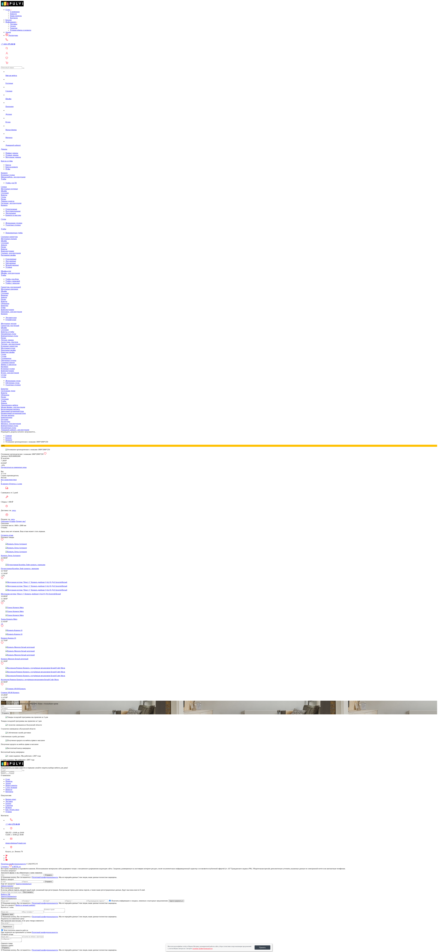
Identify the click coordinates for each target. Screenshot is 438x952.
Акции (8, 32)
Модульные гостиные (9, 189)
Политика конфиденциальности (13, 864)
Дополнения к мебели (9, 405)
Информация (10, 22)
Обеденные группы (8, 360)
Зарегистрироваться (23, 884)
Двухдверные (10, 261)
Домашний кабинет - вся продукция (15, 430)
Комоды (4, 195)
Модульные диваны (13, 157)
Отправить (5, 713)
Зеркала (4, 245)
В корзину (5, 484)
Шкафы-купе (6, 271)
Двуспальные (10, 213)
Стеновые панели (8, 362)
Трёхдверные (10, 263)
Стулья (3, 356)
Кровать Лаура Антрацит (11, 556)
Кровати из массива (13, 215)
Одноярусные (10, 320)
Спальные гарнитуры (9, 237)
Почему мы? (21, 521)
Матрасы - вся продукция (11, 424)
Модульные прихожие (9, 289)
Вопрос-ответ (10, 799)
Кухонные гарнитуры (9, 346)
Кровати (4, 173)
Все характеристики (9, 480)
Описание (5, 521)
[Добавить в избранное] (45, 454)
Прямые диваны (11, 153)
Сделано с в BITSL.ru (11, 867)
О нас (7, 10)
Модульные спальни (9, 239)
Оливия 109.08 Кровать (10, 693)
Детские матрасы (7, 415)
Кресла (8, 165)
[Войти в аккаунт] (219, 53)
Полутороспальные (13, 211)
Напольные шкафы (8, 350)
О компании (15, 12)
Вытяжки (4, 367)
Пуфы (7, 169)
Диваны (4, 149)
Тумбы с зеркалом (12, 283)
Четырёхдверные (12, 265)
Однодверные (10, 259)
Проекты (8, 781)
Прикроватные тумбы (14, 233)
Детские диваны (7, 340)
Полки (3, 199)
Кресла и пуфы (7, 161)
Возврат (8, 808)
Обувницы (5, 303)
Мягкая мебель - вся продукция (13, 177)
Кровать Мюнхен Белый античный (14, 659)
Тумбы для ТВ (11, 183)
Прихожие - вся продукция (11, 312)
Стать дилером (11, 787)
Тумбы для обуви (12, 279)
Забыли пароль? (7, 886)
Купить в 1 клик (15, 484)
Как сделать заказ (12, 810)
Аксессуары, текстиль (9, 342)
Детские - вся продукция (10, 344)
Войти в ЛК (5, 894)
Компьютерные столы (9, 336)
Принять (262, 947)
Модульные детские (8, 323)
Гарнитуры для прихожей (11, 287)
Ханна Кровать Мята (9, 619)
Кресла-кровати (11, 167)
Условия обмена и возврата (20, 30)
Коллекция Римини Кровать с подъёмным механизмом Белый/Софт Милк (30, 680)
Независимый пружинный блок (13, 413)
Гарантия (13, 28)
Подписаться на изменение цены (14, 467)
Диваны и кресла (7, 201)
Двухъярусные (11, 318)
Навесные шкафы (8, 352)
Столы (3, 197)
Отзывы (12, 521)
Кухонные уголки (8, 175)
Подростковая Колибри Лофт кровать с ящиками (20, 569)
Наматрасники (6, 417)
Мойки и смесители (8, 365)
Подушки (4, 419)
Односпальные (11, 209)
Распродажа (13, 35)
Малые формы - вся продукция (13, 407)
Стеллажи (5, 193)
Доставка (13, 24)
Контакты (14, 18)
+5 (2, 624)
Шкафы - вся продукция (10, 273)
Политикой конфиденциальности (45, 877)
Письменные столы (8, 334)
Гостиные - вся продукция (11, 203)
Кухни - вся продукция (10, 373)
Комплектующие (7, 251)
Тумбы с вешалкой (12, 281)
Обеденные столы (12, 383)
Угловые (8, 267)
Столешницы (6, 358)
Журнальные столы (13, 381)
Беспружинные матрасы (10, 409)
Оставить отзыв (7, 535)
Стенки (4, 187)
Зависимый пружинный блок (12, 411)
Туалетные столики (13, 225)
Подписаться (7, 926)
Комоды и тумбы (7, 332)
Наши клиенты (11, 785)
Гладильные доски (8, 391)
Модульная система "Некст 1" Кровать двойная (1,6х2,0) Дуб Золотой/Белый (31, 594)
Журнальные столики (13, 223)
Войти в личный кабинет (25, 905)
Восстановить (28, 892)
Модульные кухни (8, 348)
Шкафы (4, 191)
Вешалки (4, 295)
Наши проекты (16, 16)
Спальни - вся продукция (11, 253)
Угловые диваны (11, 155)
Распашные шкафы (8, 255)
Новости (13, 14)
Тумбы (3, 179)
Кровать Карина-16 (8, 638)
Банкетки (4, 305)
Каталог (8, 20)
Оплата (13, 26)
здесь (14, 510)
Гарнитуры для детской (10, 326)
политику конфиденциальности (202, 948)
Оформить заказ (7, 914)
